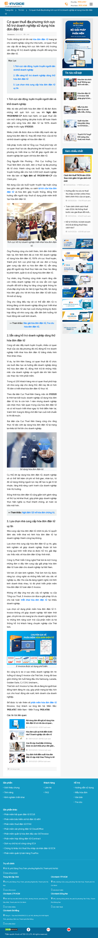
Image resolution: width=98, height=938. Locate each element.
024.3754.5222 (11, 873)
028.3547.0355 (58, 890)
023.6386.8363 (10, 924)
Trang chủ (9, 10)
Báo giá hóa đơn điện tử (34, 323)
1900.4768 (82, 5)
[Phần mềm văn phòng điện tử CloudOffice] (77, 280)
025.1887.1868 (58, 907)
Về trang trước (15, 769)
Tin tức (21, 10)
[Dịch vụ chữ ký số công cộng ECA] (77, 304)
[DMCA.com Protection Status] (11, 930)
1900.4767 (82, 2)
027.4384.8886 (10, 907)
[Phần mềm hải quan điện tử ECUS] (77, 243)
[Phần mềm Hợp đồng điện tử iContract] (77, 292)
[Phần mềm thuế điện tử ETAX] (77, 268)
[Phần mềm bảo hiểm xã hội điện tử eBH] (77, 256)
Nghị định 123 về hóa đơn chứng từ (38, 512)
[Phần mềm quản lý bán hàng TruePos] (77, 328)
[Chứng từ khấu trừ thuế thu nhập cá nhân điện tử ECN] (77, 316)
